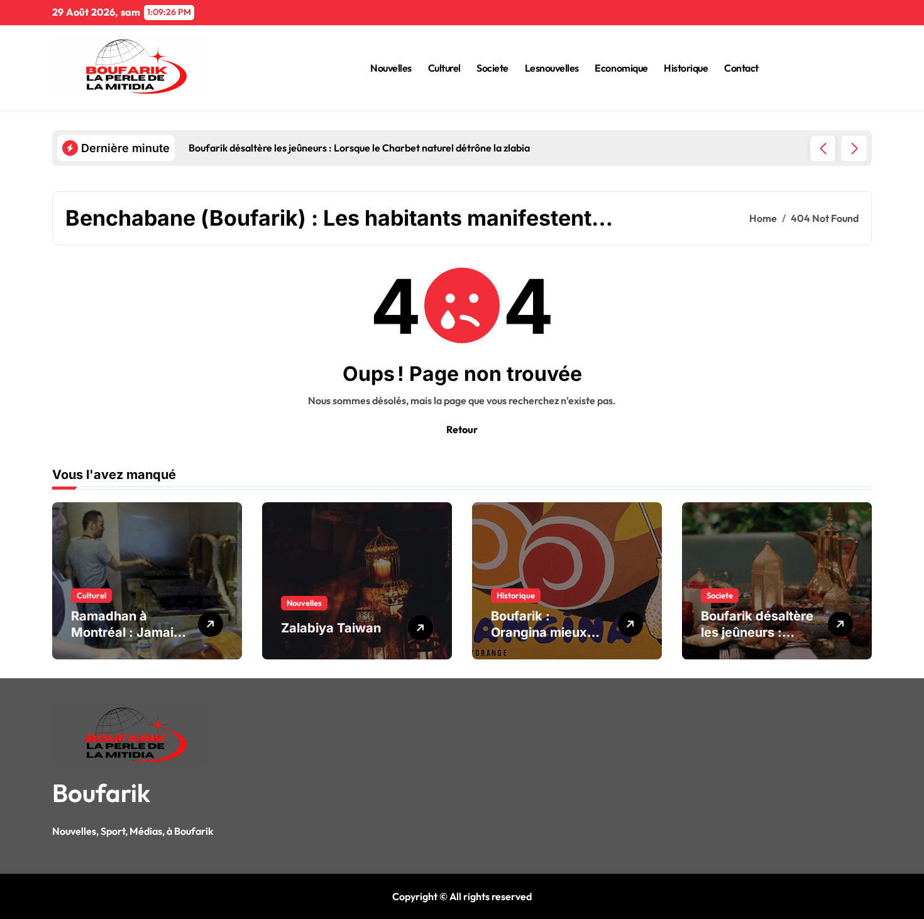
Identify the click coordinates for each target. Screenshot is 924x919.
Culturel (444, 68)
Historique (686, 68)
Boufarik (101, 792)
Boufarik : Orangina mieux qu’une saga (539, 632)
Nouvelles (391, 68)
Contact (741, 68)
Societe (492, 68)
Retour (462, 429)
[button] (854, 148)
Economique (621, 68)
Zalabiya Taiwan (331, 628)
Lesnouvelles (552, 68)
